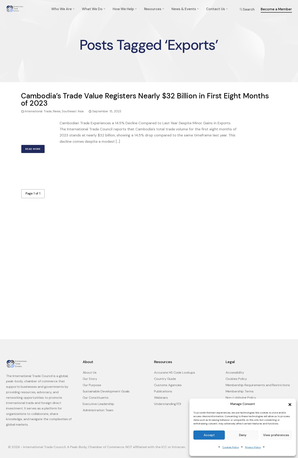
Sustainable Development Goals (106, 391)
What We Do (92, 9)
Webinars (161, 397)
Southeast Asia (73, 111)
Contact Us (215, 9)
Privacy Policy (253, 447)
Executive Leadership (98, 404)
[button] (290, 404)
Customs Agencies (168, 385)
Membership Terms (240, 391)
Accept (209, 435)
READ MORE (33, 149)
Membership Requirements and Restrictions (258, 385)
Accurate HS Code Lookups (174, 372)
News (57, 111)
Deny (243, 435)
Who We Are (61, 9)
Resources (152, 9)
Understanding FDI (167, 404)
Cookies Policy (230, 447)
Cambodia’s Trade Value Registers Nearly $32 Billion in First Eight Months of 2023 (145, 99)
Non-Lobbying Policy (241, 397)
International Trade (38, 111)
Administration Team (98, 410)
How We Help (123, 9)
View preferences (276, 435)
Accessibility (235, 372)
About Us (90, 372)
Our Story (90, 379)
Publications (163, 391)
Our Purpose (92, 385)
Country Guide (165, 379)
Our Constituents (95, 397)
